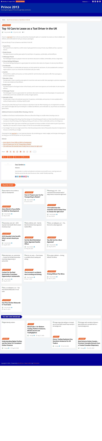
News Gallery (28, 363)
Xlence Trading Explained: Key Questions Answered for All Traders (63, 341)
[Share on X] (10, 151)
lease (11, 157)
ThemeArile (36, 363)
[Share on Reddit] (24, 151)
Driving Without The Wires (55, 273)
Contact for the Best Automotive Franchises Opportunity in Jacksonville (11, 274)
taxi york (26, 157)
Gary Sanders (7, 32)
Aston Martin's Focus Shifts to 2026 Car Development (17, 142)
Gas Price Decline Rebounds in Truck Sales (11, 303)
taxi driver (18, 157)
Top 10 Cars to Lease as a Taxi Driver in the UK (18, 19)
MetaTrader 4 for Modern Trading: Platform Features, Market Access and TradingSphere (36, 329)
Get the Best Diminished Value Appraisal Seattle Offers (32, 241)
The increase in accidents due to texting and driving (32, 273)
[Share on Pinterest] (20, 151)
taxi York (9, 37)
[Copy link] (35, 151)
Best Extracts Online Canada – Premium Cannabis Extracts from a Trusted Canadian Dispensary (89, 343)
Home (3, 19)
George (6, 348)
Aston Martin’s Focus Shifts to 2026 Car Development (11, 210)
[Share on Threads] (30, 151)
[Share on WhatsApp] (17, 151)
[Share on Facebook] (7, 151)
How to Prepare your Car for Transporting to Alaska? (17, 144)
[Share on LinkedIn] (14, 151)
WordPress (21, 363)
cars (5, 157)
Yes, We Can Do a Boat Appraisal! (54, 240)
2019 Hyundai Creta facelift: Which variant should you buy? (11, 238)
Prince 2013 (10, 7)
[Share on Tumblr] (27, 151)
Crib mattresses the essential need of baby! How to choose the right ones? (22, 146)
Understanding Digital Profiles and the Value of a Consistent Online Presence (12, 343)
